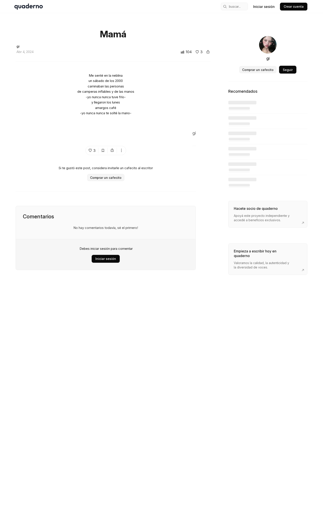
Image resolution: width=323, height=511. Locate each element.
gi (194, 133)
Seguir (288, 70)
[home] (28, 7)
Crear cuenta (294, 6)
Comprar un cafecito (106, 177)
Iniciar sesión (264, 6)
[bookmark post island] (103, 150)
